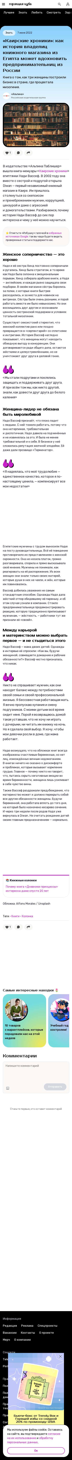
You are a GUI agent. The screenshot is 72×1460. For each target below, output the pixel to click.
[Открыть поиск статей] (59, 4)
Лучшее (8, 12)
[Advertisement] (29, 517)
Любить (36, 12)
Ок (36, 1450)
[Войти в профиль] (68, 4)
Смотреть (54, 12)
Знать (23, 12)
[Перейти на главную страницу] (20, 4)
